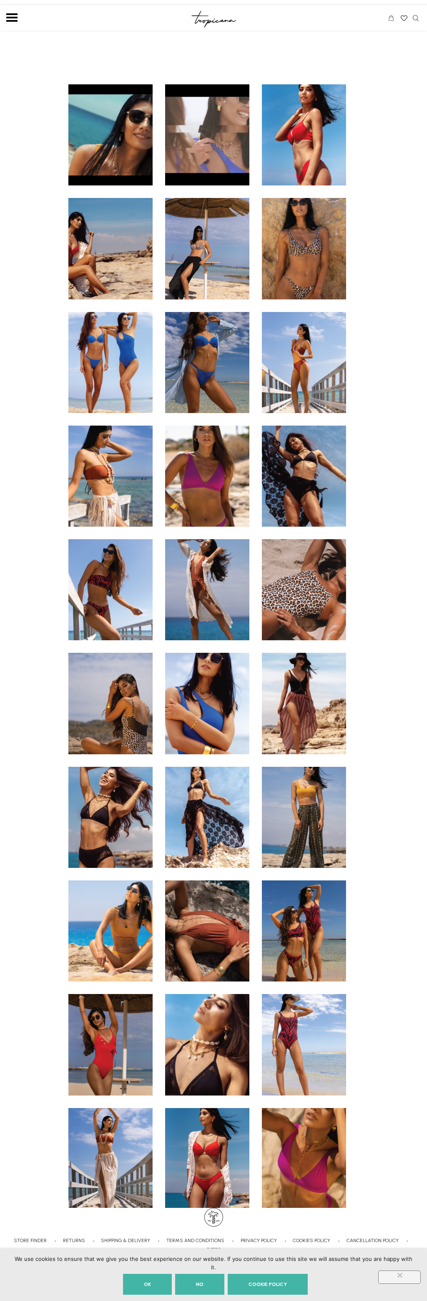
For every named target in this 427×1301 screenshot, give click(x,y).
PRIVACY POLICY (259, 1240)
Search (416, 18)
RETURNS (74, 1240)
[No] (399, 1277)
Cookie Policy (268, 1284)
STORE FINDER (30, 1240)
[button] (110, 134)
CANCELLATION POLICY (373, 1240)
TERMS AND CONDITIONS (195, 1240)
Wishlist (403, 15)
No (199, 1284)
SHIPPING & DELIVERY (125, 1240)
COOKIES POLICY (311, 1240)
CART (393, 19)
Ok (147, 1284)
